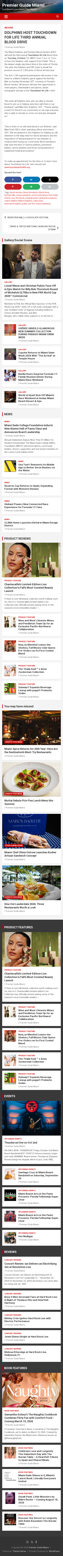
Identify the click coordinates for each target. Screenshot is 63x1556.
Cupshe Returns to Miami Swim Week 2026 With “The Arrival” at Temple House (36, 355)
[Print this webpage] (50, 187)
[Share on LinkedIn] (31, 179)
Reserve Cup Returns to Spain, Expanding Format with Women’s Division (28, 487)
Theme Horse (19, 1551)
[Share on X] (50, 179)
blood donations (30, 192)
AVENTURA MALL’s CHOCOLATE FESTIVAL (28, 217)
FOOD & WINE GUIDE (14, 845)
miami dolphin (10, 201)
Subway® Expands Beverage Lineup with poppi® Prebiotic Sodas (35, 690)
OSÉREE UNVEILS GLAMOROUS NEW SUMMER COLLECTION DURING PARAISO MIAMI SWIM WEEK (36, 333)
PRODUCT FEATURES (18, 927)
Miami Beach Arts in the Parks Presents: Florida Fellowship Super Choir (38, 1196)
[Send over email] (31, 187)
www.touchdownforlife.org (17, 167)
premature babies (12, 203)
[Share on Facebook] (13, 179)
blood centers (16, 192)
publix (24, 203)
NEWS (8, 414)
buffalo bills (9, 195)
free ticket (53, 195)
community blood (39, 195)
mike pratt (38, 201)
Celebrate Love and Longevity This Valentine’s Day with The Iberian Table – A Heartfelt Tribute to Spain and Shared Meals (38, 1455)
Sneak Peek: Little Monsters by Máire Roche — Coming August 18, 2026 (38, 1499)
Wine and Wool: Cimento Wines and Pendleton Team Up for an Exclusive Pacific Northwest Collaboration (36, 625)
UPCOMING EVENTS (13, 1139)
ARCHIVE (8, 28)
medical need (31, 198)
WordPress (54, 1551)
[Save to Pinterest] (13, 187)
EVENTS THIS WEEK (13, 742)
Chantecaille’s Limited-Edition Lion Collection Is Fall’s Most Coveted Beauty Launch (28, 588)
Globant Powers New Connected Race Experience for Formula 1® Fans (26, 505)
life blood (20, 198)
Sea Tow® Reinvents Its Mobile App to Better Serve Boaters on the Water (36, 467)
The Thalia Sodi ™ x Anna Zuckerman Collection (32, 670)
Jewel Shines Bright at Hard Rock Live (26, 1336)
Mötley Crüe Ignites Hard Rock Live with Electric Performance (27, 1320)
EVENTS (9, 1096)
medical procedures (47, 198)
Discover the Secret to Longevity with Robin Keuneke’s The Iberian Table (37, 1521)
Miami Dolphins (25, 201)
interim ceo (9, 198)
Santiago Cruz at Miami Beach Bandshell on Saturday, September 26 (38, 1175)
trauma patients (43, 203)
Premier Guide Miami (23, 5)
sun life (31, 203)
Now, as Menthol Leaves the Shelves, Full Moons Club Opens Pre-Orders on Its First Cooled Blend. (36, 649)
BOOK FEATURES (15, 1368)
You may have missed (18, 706)
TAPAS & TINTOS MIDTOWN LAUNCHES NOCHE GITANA (33, 228)
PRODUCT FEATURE (12, 581)
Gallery (8, 282)
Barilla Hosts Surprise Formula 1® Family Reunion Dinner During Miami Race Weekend (38, 377)
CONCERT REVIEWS (12, 1260)
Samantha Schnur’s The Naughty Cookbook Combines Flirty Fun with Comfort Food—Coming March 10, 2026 (30, 1418)
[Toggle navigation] (6, 16)
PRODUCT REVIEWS (17, 538)
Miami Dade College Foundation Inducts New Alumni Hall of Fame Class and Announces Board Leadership (28, 429)
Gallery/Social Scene (18, 240)
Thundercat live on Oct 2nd (20, 1142)
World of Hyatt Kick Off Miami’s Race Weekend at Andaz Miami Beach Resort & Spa (36, 398)
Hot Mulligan (25, 1236)
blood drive (44, 192)
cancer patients (23, 195)
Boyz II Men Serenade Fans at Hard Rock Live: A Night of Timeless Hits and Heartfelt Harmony (31, 1299)
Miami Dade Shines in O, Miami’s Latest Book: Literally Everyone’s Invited (37, 1478)
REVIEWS (10, 1252)
